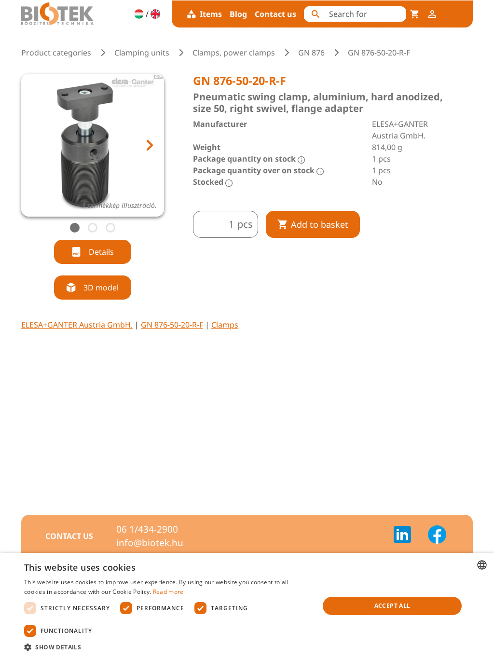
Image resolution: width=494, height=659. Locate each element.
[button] (167, 647)
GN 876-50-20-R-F (172, 324)
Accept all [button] (392, 606)
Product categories (56, 52)
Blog (238, 14)
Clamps (224, 324)
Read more (168, 592)
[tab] (75, 227)
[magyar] (139, 14)
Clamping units (141, 52)
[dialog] (247, 606)
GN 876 (311, 52)
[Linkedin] (408, 536)
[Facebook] (437, 536)
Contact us (275, 14)
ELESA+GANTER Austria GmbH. (77, 324)
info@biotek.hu (149, 542)
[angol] (155, 14)
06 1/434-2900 (147, 529)
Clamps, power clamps (233, 52)
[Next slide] (149, 145)
